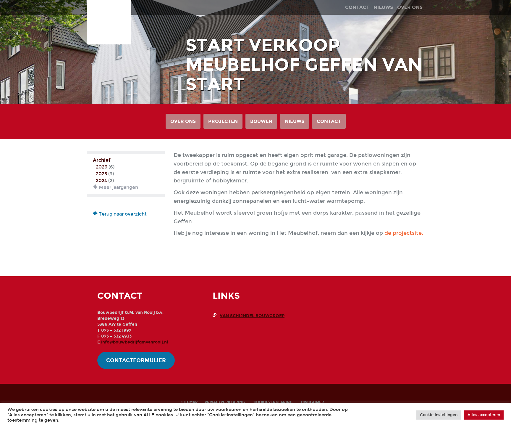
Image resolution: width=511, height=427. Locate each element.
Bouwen (261, 121)
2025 (101, 173)
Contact (329, 121)
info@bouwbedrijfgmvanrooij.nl (134, 342)
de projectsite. (403, 233)
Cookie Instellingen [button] (438, 414)
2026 (101, 167)
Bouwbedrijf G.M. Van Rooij (109, 17)
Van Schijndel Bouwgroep (252, 315)
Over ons (183, 121)
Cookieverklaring (272, 402)
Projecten (223, 121)
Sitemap (189, 402)
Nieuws (294, 121)
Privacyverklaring (225, 402)
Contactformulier (136, 360)
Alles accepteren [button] (484, 414)
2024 (101, 180)
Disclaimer (312, 402)
